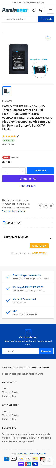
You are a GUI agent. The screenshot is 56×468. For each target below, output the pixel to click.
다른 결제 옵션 (28, 186)
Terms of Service (10, 392)
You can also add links (13, 211)
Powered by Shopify (37, 454)
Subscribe (46, 351)
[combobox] (28, 19)
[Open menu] (50, 10)
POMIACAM (7, 101)
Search (48, 19)
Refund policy (9, 396)
